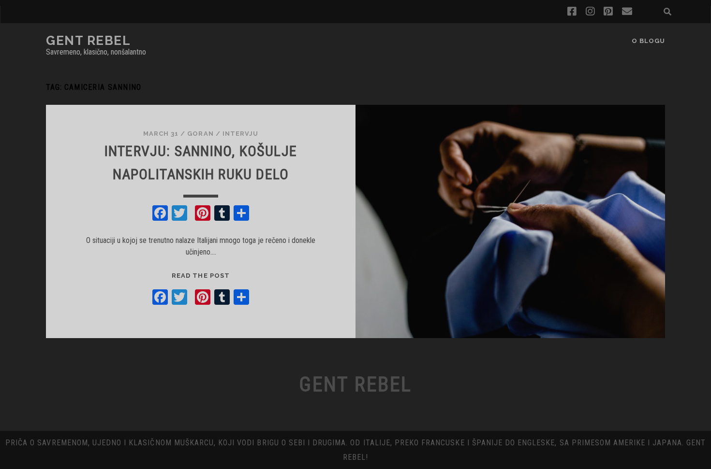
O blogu (648, 40)
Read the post (201, 275)
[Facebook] (160, 214)
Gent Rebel (88, 40)
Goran (200, 133)
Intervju (240, 133)
